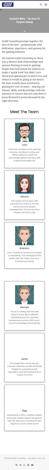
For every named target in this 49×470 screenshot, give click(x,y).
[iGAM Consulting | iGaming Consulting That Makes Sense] (8, 4)
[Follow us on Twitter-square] (28, 465)
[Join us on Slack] (20, 465)
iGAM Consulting (18, 458)
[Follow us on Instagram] (24, 465)
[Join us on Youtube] (32, 465)
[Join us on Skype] (16, 465)
